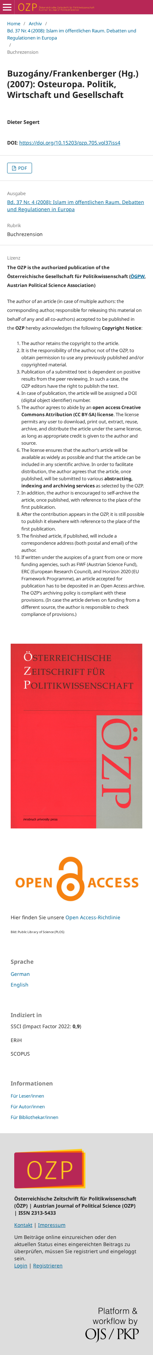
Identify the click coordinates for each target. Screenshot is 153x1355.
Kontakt (23, 1224)
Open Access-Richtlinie (92, 917)
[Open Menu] (7, 7)
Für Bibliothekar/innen (34, 1117)
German (20, 974)
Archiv (35, 23)
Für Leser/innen (27, 1096)
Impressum (51, 1224)
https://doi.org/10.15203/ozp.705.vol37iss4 (69, 142)
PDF (22, 168)
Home (13, 23)
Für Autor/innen (28, 1106)
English (19, 984)
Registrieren (48, 1265)
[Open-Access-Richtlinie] (76, 903)
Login (20, 1265)
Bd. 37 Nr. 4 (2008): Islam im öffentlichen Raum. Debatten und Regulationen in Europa (71, 34)
